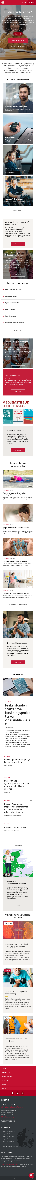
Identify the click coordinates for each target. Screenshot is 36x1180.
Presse (4, 1088)
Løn (5, 815)
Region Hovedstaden (8, 1131)
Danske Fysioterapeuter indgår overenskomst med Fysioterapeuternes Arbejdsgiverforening (16, 808)
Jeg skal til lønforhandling (12, 303)
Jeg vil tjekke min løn (11, 296)
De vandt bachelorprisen (15, 827)
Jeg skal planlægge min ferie (13, 289)
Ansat (16, 30)
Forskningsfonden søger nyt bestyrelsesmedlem (17, 760)
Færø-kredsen (6, 1144)
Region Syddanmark (8, 1139)
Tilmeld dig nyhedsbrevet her (10, 1164)
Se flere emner (18, 330)
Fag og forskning (9, 727)
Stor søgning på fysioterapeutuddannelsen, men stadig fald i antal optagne (16, 784)
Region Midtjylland (8, 1136)
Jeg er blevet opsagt (10, 316)
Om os (4, 1068)
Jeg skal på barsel (10, 309)
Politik (4, 1084)
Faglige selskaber (7, 1076)
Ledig (9, 30)
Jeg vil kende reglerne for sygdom (14, 323)
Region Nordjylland (8, 1141)
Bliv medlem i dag (18, 40)
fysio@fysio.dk (8, 1120)
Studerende (18, 34)
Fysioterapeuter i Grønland (10, 1146)
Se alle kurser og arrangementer (18, 604)
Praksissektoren (18, 815)
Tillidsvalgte (5, 1080)
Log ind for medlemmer (18, 46)
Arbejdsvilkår (10, 815)
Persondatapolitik (22, 1178)
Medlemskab (6, 1072)
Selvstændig (25, 30)
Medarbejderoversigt (7, 1117)
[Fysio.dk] (2, 2)
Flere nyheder (18, 845)
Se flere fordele (17, 210)
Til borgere (13, 1178)
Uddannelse (7, 792)
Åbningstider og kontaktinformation (12, 1107)
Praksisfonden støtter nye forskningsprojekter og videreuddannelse (17, 714)
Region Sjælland (7, 1134)
